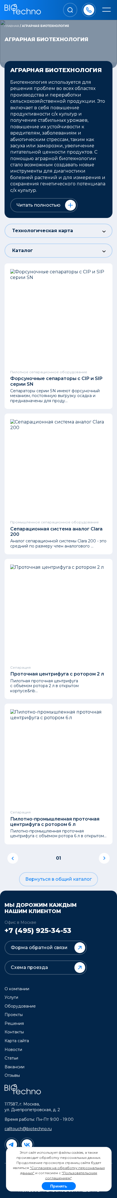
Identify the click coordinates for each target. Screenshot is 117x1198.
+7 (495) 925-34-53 (38, 931)
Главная (12, 26)
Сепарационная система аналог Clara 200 (56, 531)
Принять (58, 1186)
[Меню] (106, 10)
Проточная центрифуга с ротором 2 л (57, 674)
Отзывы (12, 1075)
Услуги (11, 997)
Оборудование (20, 1006)
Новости (13, 1049)
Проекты (14, 1014)
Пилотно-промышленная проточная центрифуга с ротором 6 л (54, 821)
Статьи (11, 1058)
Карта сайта (17, 1040)
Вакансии (14, 1066)
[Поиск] (70, 10)
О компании (17, 988)
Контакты (14, 1032)
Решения (14, 1023)
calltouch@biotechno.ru (28, 1128)
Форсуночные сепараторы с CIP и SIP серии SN (56, 381)
